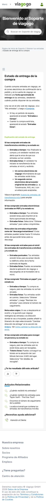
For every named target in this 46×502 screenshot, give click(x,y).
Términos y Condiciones (31, 494)
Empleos (7, 461)
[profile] (41, 4)
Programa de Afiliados (15, 457)
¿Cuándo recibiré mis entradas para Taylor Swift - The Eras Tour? (25, 396)
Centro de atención (13, 476)
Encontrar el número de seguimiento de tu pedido (25, 402)
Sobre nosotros (11, 448)
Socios (6, 452)
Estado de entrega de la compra (16, 51)
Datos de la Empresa (18, 489)
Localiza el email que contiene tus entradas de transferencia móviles (24, 407)
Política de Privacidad (17, 497)
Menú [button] (4, 4)
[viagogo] (23, 4)
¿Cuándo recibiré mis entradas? (23, 390)
